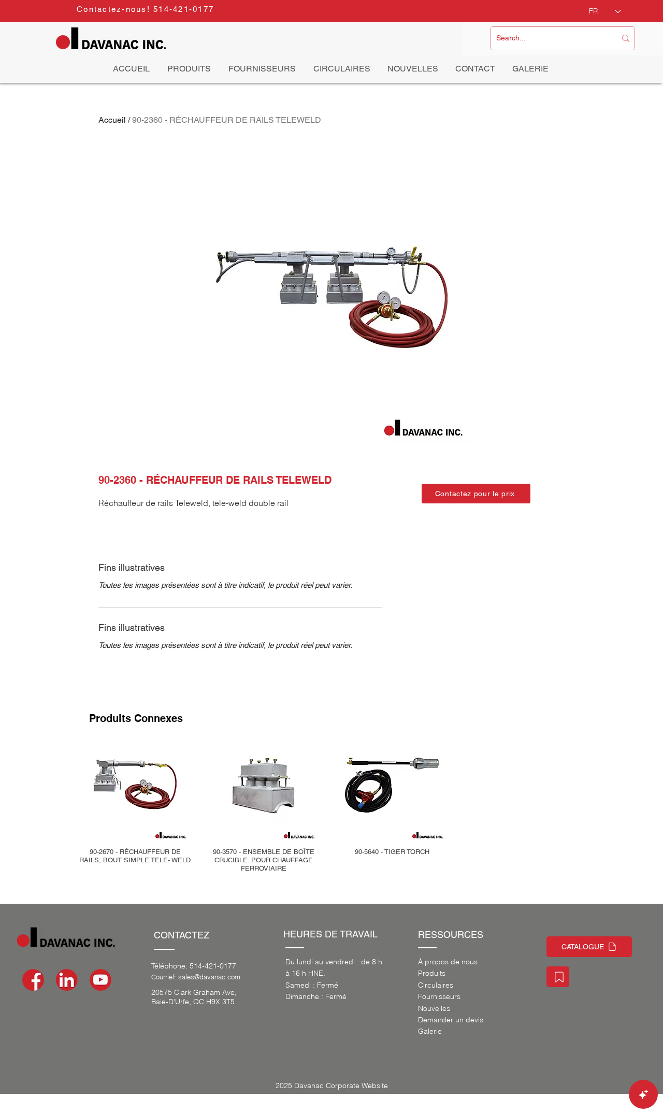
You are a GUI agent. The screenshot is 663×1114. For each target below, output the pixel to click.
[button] (476, 493)
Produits (431, 973)
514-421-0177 (213, 966)
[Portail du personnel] (557, 976)
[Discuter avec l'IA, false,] (643, 1094)
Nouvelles (434, 1008)
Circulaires (435, 985)
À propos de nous (448, 961)
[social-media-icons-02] (33, 980)
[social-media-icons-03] (100, 980)
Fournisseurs (439, 996)
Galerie (430, 1031)
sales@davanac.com (209, 977)
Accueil (112, 120)
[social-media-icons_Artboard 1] (67, 980)
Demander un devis (450, 1019)
